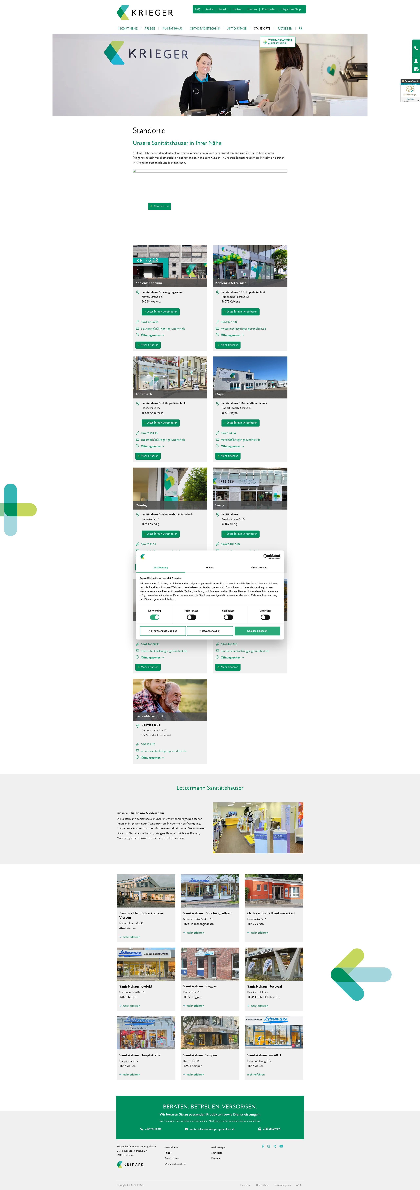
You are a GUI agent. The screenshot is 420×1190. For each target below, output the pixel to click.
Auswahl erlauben (210, 630)
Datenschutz (262, 1185)
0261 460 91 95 (150, 644)
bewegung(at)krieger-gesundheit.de (163, 328)
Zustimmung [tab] (161, 567)
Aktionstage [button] (237, 28)
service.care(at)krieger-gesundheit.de (164, 751)
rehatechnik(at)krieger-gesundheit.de (164, 651)
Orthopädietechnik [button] (205, 28)
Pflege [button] (150, 28)
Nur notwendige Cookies (163, 630)
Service (209, 9)
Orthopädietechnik (175, 1164)
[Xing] (274, 1146)
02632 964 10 (149, 433)
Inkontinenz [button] (127, 28)
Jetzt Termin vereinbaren (162, 311)
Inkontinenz (171, 1147)
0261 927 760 (229, 322)
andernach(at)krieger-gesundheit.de (163, 439)
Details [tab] (210, 567)
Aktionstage (218, 1147)
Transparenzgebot (282, 1185)
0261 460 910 (229, 644)
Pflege (168, 1153)
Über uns (252, 9)
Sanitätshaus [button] (172, 28)
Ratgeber (285, 28)
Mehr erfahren (149, 345)
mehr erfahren (131, 937)
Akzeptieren (161, 206)
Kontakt (223, 9)
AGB (298, 1185)
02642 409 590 (230, 544)
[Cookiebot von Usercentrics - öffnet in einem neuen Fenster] (266, 556)
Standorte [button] (262, 28)
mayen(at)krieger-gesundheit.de (240, 439)
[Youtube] (281, 1146)
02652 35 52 (148, 544)
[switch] (191, 617)
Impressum (245, 1185)
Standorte (216, 1153)
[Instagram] (269, 1146)
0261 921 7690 (149, 322)
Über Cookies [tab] (259, 567)
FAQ (197, 9)
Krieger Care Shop (291, 9)
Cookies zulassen (257, 630)
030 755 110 (148, 744)
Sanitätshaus (172, 1158)
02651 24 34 (228, 433)
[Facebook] (263, 1146)
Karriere (237, 9)
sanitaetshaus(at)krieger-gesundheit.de (245, 651)
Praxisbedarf (269, 9)
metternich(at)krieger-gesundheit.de (243, 328)
